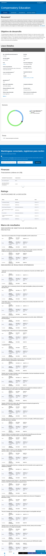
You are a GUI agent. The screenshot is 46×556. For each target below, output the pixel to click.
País (4, 62)
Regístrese (38, 162)
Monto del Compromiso (8, 84)
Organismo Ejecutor (27, 72)
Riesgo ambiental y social (8, 88)
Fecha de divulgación (28, 62)
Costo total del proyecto (8, 72)
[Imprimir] (14, 553)
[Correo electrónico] (4, 553)
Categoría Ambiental (28, 84)
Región (24, 76)
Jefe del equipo (6, 58)
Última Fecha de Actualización (30, 92)
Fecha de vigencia (27, 66)
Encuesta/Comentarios (40, 551)
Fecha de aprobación (7, 66)
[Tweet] (23, 553)
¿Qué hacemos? (4, 2)
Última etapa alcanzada (8, 92)
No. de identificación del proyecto (10, 54)
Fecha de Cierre (26, 88)
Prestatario (26, 58)
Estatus (25, 54)
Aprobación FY (6, 80)
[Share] (32, 553)
